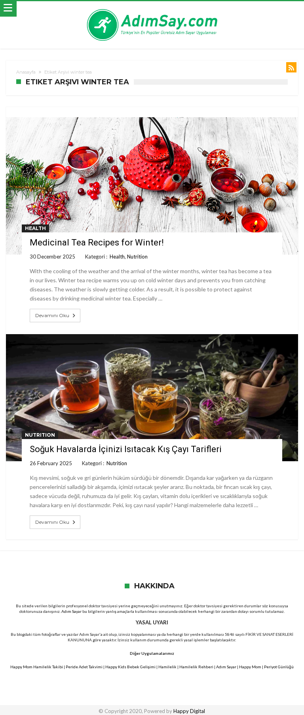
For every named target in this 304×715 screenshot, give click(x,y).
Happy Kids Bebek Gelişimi (130, 666)
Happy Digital (189, 711)
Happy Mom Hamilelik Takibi (36, 666)
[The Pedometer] (152, 9)
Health (35, 228)
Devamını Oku (52, 315)
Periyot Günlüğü (279, 666)
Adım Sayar (71, 611)
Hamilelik (167, 666)
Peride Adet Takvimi (84, 666)
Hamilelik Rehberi (196, 666)
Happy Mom (250, 666)
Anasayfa (26, 72)
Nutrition (137, 256)
